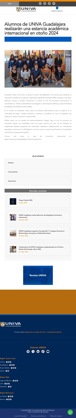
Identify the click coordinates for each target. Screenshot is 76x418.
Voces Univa (12, 181)
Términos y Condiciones (38, 416)
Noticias (10, 163)
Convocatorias (13, 172)
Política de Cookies (56, 416)
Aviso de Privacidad (20, 416)
